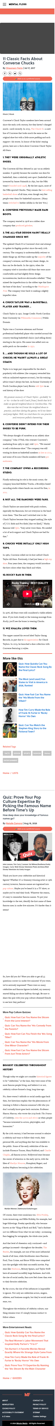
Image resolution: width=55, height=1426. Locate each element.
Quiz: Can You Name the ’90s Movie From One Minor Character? (27, 1043)
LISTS (15, 773)
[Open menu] (4, 4)
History (47, 753)
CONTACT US (38, 1400)
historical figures (44, 1076)
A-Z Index (6, 1416)
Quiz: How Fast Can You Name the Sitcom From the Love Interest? (27, 1019)
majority (42, 256)
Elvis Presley (42, 1214)
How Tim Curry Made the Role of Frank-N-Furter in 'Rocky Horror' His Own (27, 1358)
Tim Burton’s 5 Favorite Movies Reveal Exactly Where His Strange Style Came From (28, 1350)
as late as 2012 (44, 452)
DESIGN (17, 753)
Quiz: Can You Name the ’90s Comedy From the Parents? (28, 1027)
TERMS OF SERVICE (40, 1408)
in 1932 (31, 346)
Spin (36, 444)
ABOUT (5, 1400)
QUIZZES (17, 1378)
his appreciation (31, 639)
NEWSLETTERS (8, 1404)
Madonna (15, 1268)
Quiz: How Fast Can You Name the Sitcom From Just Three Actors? (27, 1052)
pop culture (8, 888)
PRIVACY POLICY (39, 1404)
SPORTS (27, 753)
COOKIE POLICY (8, 1408)
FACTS (7, 753)
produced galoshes (24, 225)
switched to (14, 202)
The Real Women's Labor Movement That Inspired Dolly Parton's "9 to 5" (26, 1342)
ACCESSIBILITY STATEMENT (13, 1412)
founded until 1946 (17, 185)
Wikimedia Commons (31, 317)
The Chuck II (37, 128)
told (40, 386)
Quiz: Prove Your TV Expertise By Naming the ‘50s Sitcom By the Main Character (27, 1367)
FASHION (37, 753)
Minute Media (22, 1423)
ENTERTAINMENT (10, 760)
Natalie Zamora (14, 823)
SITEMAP (36, 1412)
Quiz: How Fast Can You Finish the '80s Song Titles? (28, 1035)
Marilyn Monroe (17, 1163)
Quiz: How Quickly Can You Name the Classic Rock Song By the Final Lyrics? (25, 1334)
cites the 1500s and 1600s (26, 1117)
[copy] (20, 73)
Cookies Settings (39, 1416)
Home (6, 773)
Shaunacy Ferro (14, 68)
